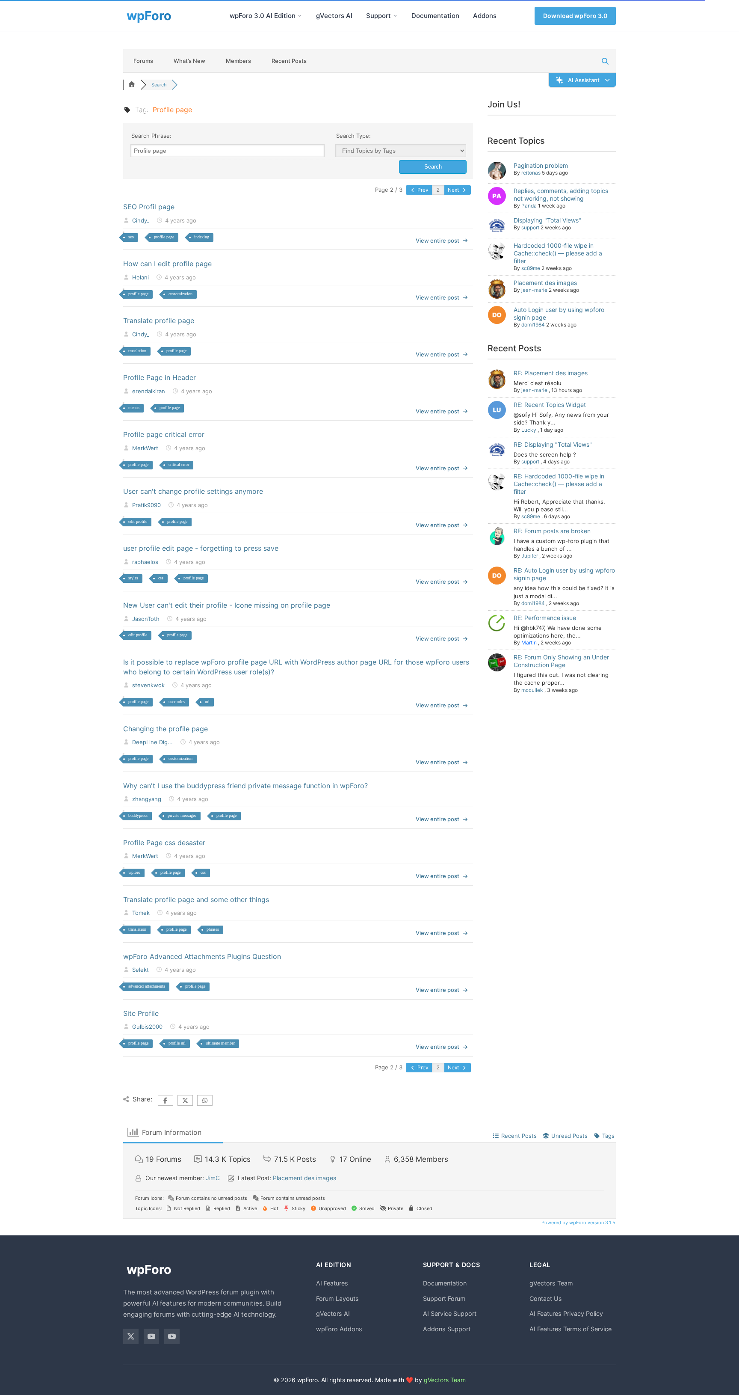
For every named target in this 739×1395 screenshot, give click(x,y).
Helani (140, 277)
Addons (485, 16)
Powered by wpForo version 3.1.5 (577, 1223)
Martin (529, 642)
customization (180, 293)
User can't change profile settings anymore (193, 491)
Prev (422, 190)
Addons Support (446, 1329)
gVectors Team (551, 1283)
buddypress (138, 815)
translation (137, 350)
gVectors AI (334, 16)
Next (454, 190)
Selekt (140, 969)
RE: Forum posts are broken (552, 530)
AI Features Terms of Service (570, 1329)
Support (378, 16)
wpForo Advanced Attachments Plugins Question (202, 956)
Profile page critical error (163, 434)
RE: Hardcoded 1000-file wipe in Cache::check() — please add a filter (559, 483)
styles (133, 578)
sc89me (530, 268)
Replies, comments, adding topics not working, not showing (561, 194)
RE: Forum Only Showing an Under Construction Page (561, 660)
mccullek (532, 690)
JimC (213, 1177)
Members (238, 60)
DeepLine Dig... (152, 742)
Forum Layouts (337, 1298)
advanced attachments (146, 986)
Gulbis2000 (147, 1026)
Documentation (435, 16)
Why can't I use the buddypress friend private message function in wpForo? (245, 785)
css (160, 578)
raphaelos (145, 561)
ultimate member (220, 1043)
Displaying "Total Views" (547, 220)
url (207, 701)
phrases (213, 929)
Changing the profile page (165, 728)
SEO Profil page (148, 206)
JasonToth (146, 618)
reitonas (531, 172)
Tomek (141, 912)
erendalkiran (148, 391)
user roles (176, 701)
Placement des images (545, 282)
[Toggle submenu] (299, 15)
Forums (143, 60)
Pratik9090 (146, 505)
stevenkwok (148, 685)
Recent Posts (289, 60)
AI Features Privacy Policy (566, 1313)
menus (133, 407)
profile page (164, 236)
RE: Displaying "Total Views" (553, 444)
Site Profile (141, 1013)
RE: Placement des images (551, 373)
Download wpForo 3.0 (575, 15)
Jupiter (529, 555)
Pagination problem (541, 165)
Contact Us (545, 1298)
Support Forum (444, 1298)
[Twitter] (131, 1336)
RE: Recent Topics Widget (550, 404)
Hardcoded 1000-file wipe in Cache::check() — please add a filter (558, 253)
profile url (177, 1043)
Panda (529, 205)
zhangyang (146, 798)
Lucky (528, 430)
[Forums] (132, 85)
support (530, 227)
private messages (182, 815)
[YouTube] (151, 1336)
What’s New (189, 60)
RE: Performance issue (545, 617)
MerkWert (145, 448)
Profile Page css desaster (164, 842)
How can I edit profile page (167, 263)
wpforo (134, 872)
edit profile (137, 521)
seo (131, 236)
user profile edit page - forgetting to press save (200, 548)
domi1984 (533, 324)
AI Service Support (449, 1313)
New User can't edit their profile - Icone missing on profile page (226, 605)
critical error (178, 464)
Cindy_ (140, 220)
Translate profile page (158, 320)
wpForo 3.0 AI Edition (263, 16)
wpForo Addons (339, 1329)
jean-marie (534, 290)
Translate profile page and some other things (196, 899)
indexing (201, 236)
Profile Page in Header (159, 377)
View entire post (437, 240)
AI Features (332, 1283)
